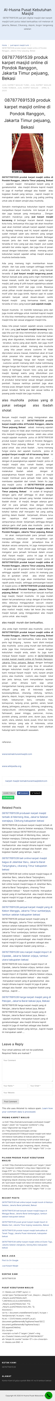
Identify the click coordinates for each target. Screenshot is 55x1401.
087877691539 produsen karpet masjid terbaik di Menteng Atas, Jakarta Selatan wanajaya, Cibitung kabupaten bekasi (25, 817)
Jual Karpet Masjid (10, 1266)
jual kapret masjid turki (19, 45)
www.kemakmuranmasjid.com (17, 754)
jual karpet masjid (27, 88)
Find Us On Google (10, 1260)
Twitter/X (36, 793)
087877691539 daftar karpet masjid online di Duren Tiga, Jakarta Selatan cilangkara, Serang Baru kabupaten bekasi (27, 1245)
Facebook (24, 793)
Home (4, 45)
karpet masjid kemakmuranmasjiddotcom (26, 781)
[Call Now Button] (48, 1395)
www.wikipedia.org (11, 766)
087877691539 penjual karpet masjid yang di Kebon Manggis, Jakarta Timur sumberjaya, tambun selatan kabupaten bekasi (27, 911)
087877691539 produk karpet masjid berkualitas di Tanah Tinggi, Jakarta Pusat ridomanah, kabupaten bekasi (24, 1233)
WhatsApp (9, 797)
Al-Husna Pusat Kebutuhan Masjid (27, 12)
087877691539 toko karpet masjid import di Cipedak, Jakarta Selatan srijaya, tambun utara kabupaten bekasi (27, 956)
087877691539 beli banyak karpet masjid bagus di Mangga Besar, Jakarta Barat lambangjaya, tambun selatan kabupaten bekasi (24, 1213)
